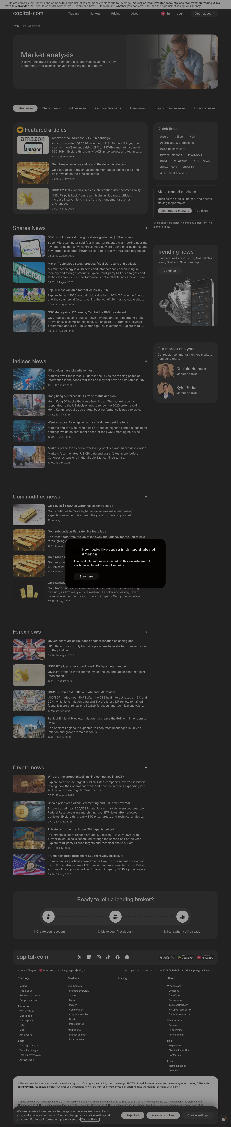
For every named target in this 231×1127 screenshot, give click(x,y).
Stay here (86, 576)
